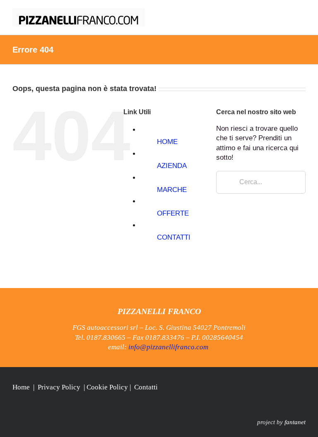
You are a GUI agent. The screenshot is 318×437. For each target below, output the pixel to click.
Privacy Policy (59, 387)
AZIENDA (172, 166)
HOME (167, 142)
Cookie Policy (107, 387)
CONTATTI (173, 237)
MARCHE (172, 190)
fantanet (295, 422)
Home (21, 387)
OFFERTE (173, 213)
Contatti (146, 387)
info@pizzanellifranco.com (168, 347)
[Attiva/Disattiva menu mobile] (302, 12)
